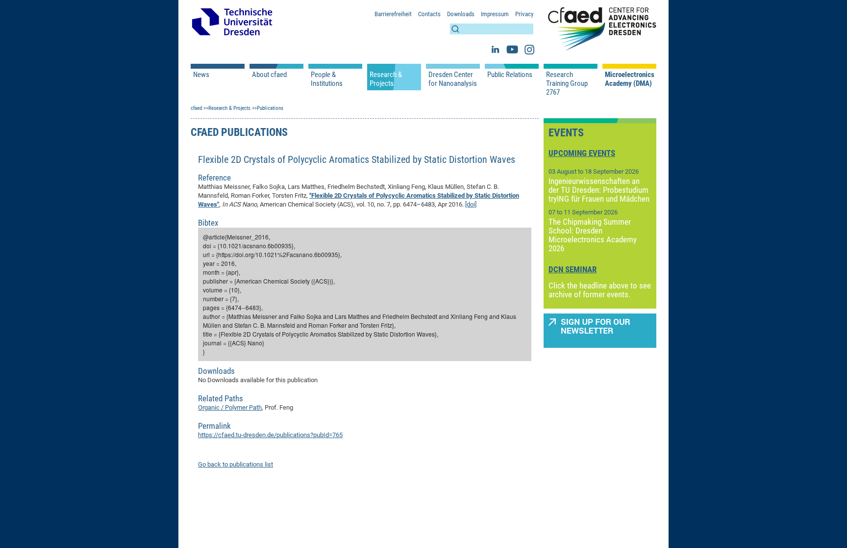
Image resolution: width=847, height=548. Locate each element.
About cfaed (269, 74)
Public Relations (509, 74)
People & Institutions (327, 79)
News (201, 74)
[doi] (470, 204)
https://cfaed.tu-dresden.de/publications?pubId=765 (270, 435)
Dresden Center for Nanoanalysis (452, 79)
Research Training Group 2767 (567, 83)
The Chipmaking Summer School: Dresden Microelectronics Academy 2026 (592, 235)
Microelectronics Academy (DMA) (629, 79)
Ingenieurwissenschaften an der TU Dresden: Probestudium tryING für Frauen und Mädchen (598, 190)
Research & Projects (386, 79)
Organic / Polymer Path (230, 407)
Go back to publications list (235, 464)
